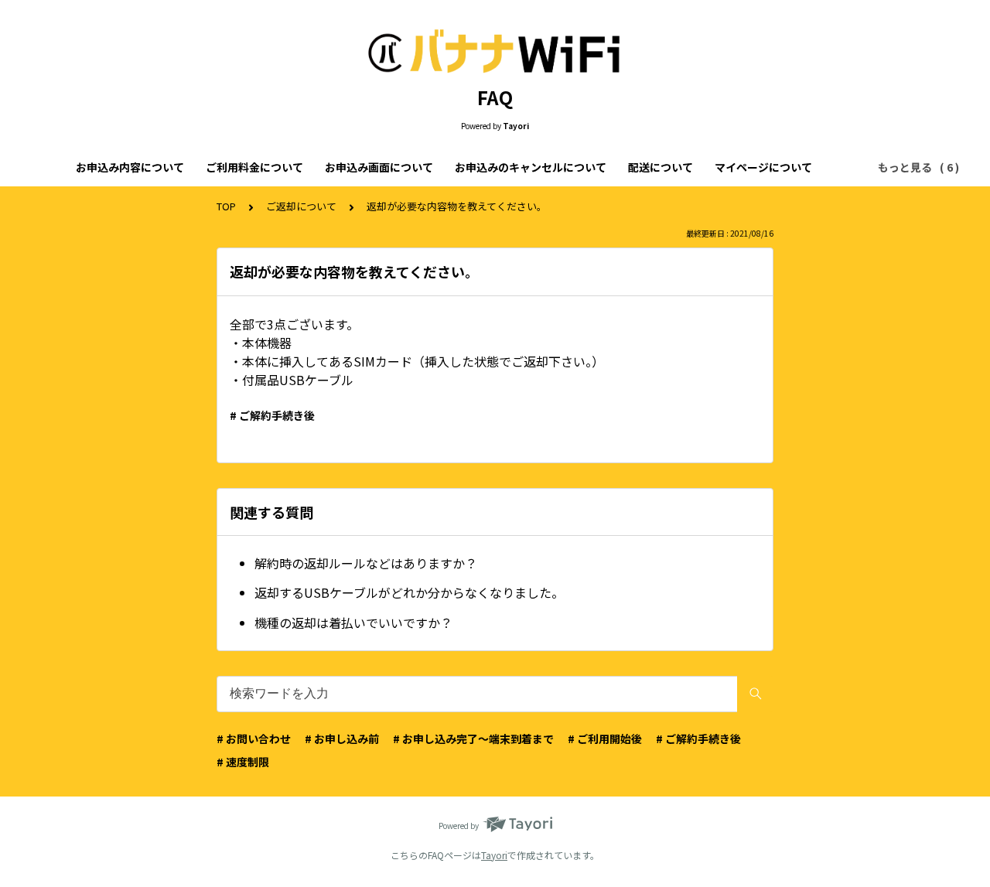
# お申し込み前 (342, 738)
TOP (226, 206)
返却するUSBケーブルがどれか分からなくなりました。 (409, 592)
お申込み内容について (130, 167)
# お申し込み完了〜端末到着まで (473, 738)
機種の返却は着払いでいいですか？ (353, 622)
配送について (660, 167)
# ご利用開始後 (605, 738)
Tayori (494, 854)
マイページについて (763, 167)
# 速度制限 (243, 761)
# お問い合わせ (254, 738)
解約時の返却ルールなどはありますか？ (365, 563)
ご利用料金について (254, 167)
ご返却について (301, 206)
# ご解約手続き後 (272, 415)
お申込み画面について (379, 167)
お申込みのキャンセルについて (530, 167)
